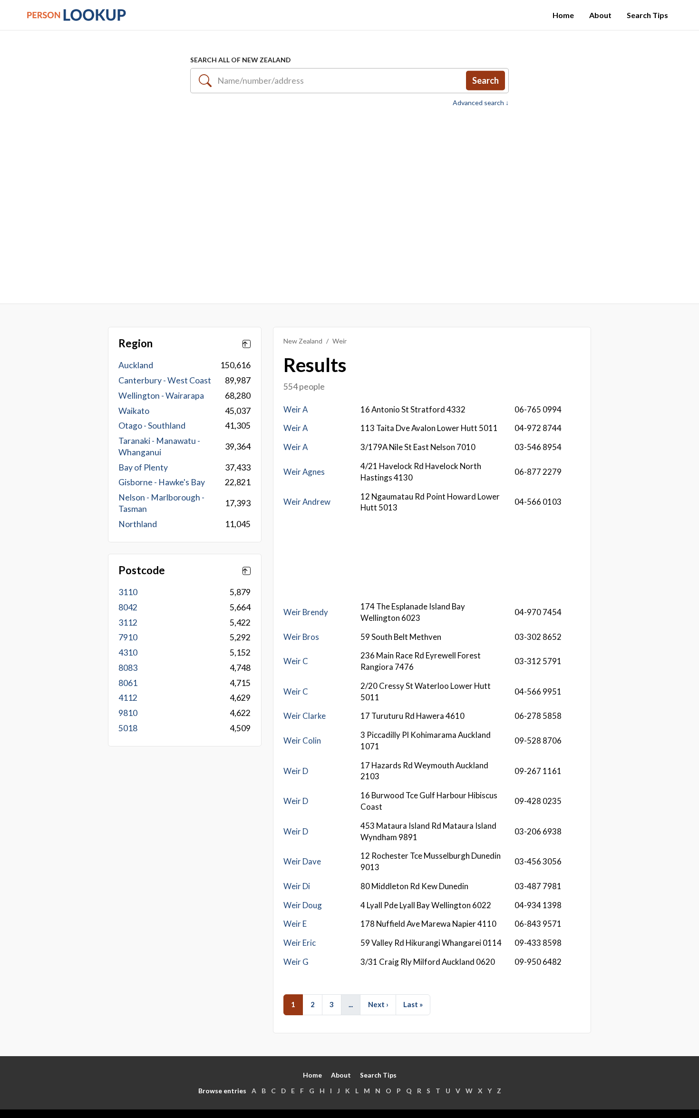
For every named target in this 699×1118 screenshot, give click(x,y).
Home (563, 15)
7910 (127, 637)
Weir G (296, 962)
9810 (127, 713)
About (600, 15)
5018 (127, 728)
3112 (127, 623)
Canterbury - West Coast (164, 380)
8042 (127, 607)
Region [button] (135, 343)
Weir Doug (302, 905)
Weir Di (296, 886)
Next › (378, 1004)
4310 (127, 652)
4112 (127, 698)
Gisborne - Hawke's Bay (161, 482)
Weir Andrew (306, 502)
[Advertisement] (349, 200)
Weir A (295, 409)
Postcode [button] (141, 570)
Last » (413, 1004)
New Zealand (302, 341)
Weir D (295, 771)
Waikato (133, 411)
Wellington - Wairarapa (161, 396)
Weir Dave (302, 861)
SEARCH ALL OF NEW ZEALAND (240, 60)
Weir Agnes (304, 472)
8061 (127, 683)
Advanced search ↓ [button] (481, 103)
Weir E (295, 924)
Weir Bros (301, 637)
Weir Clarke (304, 716)
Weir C (295, 661)
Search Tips (647, 15)
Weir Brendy (305, 612)
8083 (127, 668)
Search (485, 80)
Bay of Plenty (143, 467)
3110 (127, 592)
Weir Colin (302, 740)
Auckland (135, 365)
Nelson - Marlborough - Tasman (161, 503)
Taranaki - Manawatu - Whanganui (159, 446)
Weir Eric (299, 943)
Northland (137, 524)
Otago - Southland (151, 426)
